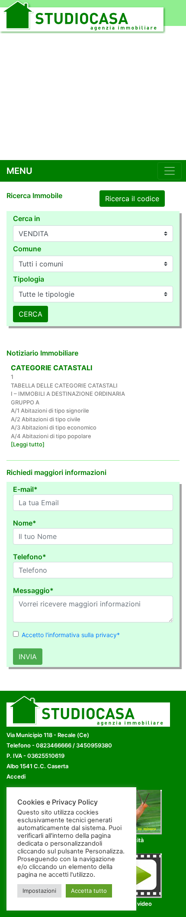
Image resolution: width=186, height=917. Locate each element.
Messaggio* (33, 590)
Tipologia (28, 279)
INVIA (28, 656)
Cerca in (26, 218)
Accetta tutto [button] (89, 890)
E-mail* (25, 489)
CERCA (30, 314)
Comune (27, 248)
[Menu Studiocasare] (169, 171)
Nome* (24, 523)
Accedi (16, 776)
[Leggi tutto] (28, 444)
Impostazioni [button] (39, 890)
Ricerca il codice (132, 198)
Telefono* (29, 556)
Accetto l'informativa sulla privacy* (71, 634)
